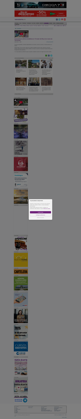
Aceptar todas (40, 212)
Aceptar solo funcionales (40, 217)
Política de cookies (46, 208)
